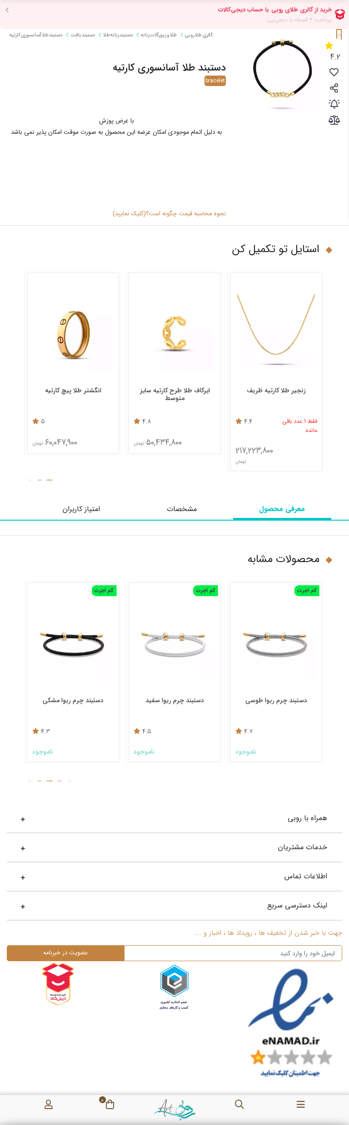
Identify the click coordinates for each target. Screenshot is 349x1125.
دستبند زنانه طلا (118, 35)
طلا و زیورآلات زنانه (158, 35)
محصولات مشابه (283, 559)
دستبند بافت (82, 35)
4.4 (29, 422)
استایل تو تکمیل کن (275, 249)
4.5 (192, 732)
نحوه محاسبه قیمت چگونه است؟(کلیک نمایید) (169, 213)
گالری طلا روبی (198, 35)
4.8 (233, 422)
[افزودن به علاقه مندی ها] (334, 73)
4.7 (293, 732)
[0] (110, 1103)
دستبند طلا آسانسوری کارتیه (36, 35)
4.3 (90, 732)
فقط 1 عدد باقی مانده (81, 426)
